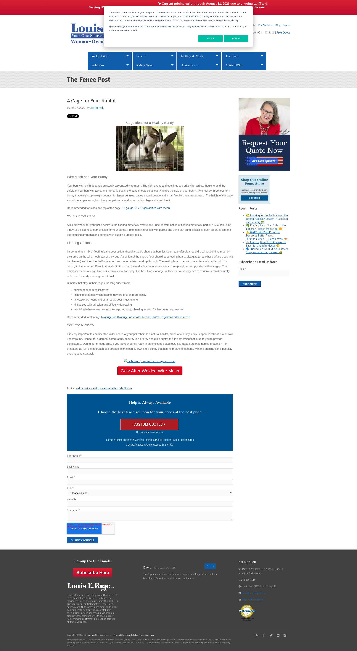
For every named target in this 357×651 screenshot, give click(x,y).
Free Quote (283, 32)
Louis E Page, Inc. (87, 635)
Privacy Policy (119, 635)
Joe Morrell (97, 107)
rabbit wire (125, 388)
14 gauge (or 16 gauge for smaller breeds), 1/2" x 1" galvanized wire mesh (145, 317)
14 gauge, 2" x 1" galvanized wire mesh (146, 207)
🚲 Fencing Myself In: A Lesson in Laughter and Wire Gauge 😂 (266, 244)
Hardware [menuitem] (232, 56)
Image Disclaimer (146, 635)
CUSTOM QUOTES (149, 424)
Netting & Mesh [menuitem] (192, 56)
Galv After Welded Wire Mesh (150, 370)
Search (286, 25)
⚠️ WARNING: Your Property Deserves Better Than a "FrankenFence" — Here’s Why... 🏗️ (267, 236)
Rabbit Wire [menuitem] (144, 65)
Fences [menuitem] (141, 56)
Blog (277, 25)
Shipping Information (252, 599)
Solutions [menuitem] (97, 65)
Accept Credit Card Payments (246, 620)
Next (213, 566)
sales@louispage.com (253, 593)
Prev (207, 566)
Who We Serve (265, 25)
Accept (210, 38)
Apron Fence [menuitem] (190, 65)
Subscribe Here (92, 572)
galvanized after (108, 388)
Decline (236, 38)
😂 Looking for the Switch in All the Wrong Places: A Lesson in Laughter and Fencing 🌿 (267, 219)
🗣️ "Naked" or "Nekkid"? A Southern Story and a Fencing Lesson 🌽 (267, 250)
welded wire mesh (86, 388)
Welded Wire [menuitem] (100, 56)
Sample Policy (132, 635)
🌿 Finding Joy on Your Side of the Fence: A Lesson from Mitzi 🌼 (266, 227)
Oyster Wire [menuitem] (234, 65)
